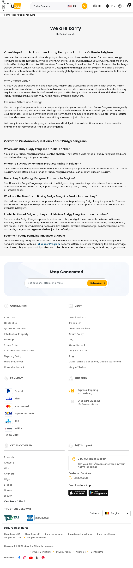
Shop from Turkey (36, 537)
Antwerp (9, 462)
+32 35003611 (80, 478)
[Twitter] (37, 558)
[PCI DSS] (11, 518)
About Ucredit (76, 345)
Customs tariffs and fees (19, 350)
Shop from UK (32, 534)
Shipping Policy (13, 356)
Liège (7, 479)
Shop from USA (12, 534)
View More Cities (14, 501)
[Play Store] (98, 494)
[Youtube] (31, 558)
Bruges (8, 484)
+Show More (11, 434)
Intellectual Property (16, 334)
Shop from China (13, 537)
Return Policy (76, 334)
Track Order (11, 345)
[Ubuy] (16, 6)
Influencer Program (48, 244)
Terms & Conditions (40, 551)
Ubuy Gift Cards (77, 350)
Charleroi (9, 473)
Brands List (74, 323)
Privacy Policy (63, 551)
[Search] (84, 6)
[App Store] (78, 494)
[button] (97, 6)
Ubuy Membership (14, 367)
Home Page (10, 14)
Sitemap (9, 339)
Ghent (7, 468)
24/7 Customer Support (92, 458)
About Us (9, 317)
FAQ (70, 339)
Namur (8, 490)
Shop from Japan (53, 534)
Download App (77, 317)
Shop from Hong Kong (80, 534)
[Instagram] (25, 558)
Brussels (9, 457)
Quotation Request (15, 328)
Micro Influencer (13, 361)
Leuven (8, 495)
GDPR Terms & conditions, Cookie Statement (94, 361)
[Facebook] (19, 558)
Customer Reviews (79, 328)
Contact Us (11, 323)
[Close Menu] (3, 7)
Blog (71, 356)
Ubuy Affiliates (77, 367)
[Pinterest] (43, 558)
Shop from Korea (106, 534)
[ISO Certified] (36, 517)
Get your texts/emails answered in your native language (101, 465)
